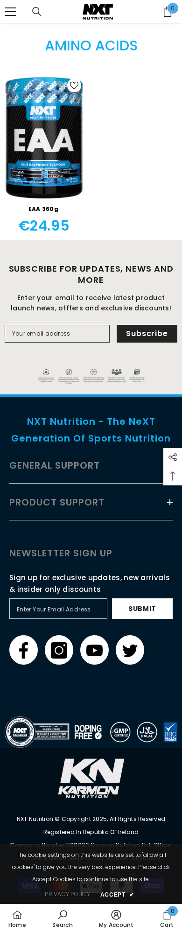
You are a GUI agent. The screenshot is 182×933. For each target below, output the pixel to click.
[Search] (36, 11)
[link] (62, 918)
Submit (142, 608)
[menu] (10, 11)
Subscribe (147, 333)
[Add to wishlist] (74, 85)
